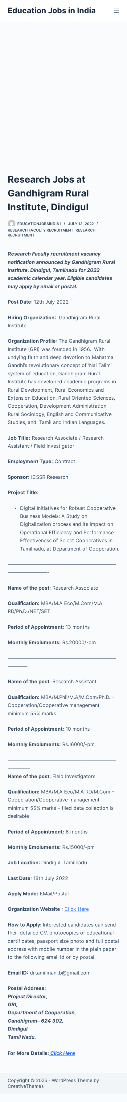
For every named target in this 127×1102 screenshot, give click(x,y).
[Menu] (116, 11)
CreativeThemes (26, 1086)
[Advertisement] (63, 88)
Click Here (76, 909)
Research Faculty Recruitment (40, 230)
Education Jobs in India (52, 10)
